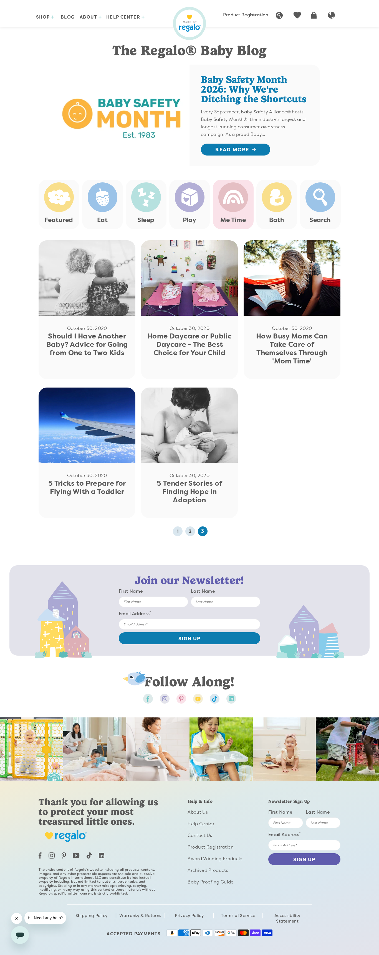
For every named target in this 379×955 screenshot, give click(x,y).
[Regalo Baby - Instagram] (165, 699)
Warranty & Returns (140, 915)
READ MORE (232, 149)
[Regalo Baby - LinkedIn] (101, 857)
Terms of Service (238, 915)
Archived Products (208, 870)
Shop (43, 17)
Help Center (123, 17)
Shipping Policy (91, 915)
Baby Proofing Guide (211, 882)
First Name (131, 591)
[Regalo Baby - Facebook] (148, 699)
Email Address (135, 613)
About (89, 17)
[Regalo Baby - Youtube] (198, 699)
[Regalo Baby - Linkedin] (231, 699)
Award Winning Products (215, 859)
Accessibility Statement (287, 918)
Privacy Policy (189, 915)
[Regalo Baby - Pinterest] (181, 699)
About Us (198, 812)
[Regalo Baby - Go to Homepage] (189, 23)
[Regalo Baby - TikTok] (89, 857)
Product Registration (245, 15)
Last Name (203, 591)
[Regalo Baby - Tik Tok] (214, 699)
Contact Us (200, 835)
